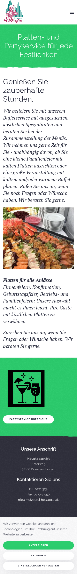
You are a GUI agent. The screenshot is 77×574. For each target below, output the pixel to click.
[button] (72, 12)
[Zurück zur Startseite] (13, 12)
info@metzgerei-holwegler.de (38, 500)
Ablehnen (38, 555)
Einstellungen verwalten (38, 565)
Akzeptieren (38, 545)
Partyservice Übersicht (28, 419)
